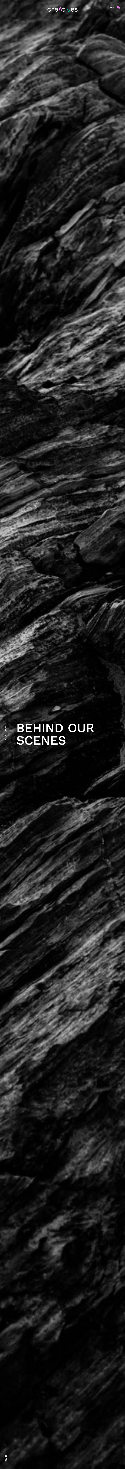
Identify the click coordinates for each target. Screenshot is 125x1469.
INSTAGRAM (6, 739)
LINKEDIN (6, 729)
